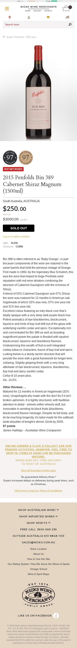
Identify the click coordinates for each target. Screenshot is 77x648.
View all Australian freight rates (38, 470)
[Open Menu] (9, 8)
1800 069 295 (47, 529)
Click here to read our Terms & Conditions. (38, 490)
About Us (38, 553)
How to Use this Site (38, 558)
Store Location (38, 548)
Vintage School (38, 569)
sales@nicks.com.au (38, 542)
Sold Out (18, 228)
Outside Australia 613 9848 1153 (38, 536)
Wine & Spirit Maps (38, 574)
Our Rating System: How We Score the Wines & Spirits (38, 564)
